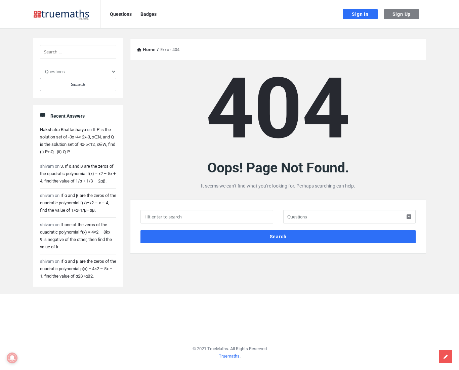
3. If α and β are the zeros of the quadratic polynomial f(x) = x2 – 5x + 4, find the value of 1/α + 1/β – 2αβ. (78, 173)
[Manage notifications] (12, 358)
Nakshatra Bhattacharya (63, 129)
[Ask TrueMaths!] (66, 14)
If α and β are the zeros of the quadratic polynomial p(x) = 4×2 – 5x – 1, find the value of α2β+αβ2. (78, 269)
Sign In (360, 14)
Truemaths (229, 356)
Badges (148, 14)
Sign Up (401, 14)
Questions (121, 14)
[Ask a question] (445, 356)
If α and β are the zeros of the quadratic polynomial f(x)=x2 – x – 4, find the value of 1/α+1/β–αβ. (78, 203)
